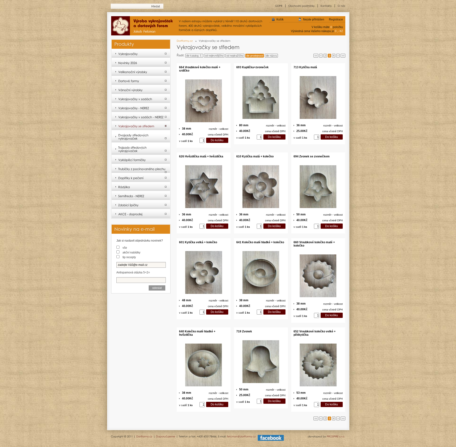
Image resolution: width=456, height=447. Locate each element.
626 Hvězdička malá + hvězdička (201, 156)
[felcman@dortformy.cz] (241, 436)
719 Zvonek (244, 331)
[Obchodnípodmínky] (301, 5)
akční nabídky (131, 252)
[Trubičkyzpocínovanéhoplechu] (141, 168)
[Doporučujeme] (165, 436)
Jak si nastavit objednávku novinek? (139, 240)
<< (315, 55)
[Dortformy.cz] (186, 40)
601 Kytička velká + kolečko (198, 242)
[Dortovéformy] (141, 80)
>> (343, 55)
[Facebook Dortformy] (271, 439)
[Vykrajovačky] (141, 53)
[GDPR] (278, 5)
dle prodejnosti (254, 55)
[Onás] (340, 5)
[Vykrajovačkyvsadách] (141, 98)
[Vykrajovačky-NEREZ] (141, 107)
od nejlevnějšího (214, 55)
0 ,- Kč (339, 31)
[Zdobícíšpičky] (141, 204)
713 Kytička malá (305, 67)
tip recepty (129, 257)
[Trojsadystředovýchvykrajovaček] (141, 149)
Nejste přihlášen (313, 19)
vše (125, 247)
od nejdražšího (234, 55)
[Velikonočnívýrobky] (141, 71)
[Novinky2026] (141, 62)
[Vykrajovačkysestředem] (141, 125)
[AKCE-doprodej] (141, 213)
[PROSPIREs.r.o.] (336, 436)
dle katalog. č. (194, 55)
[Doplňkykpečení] (141, 177)
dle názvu (271, 55)
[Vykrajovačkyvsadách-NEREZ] (141, 116)
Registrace (336, 19)
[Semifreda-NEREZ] (141, 195)
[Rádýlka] (141, 186)
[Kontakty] (326, 5)
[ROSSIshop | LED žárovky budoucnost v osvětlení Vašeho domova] (143, 26)
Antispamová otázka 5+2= (133, 272)
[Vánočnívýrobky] (141, 89)
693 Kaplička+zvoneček (252, 67)
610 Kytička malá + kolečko (255, 156)
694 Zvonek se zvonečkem (312, 156)
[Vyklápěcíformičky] (141, 159)
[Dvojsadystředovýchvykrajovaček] (141, 136)
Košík (280, 19)
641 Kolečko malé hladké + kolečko (260, 242)
